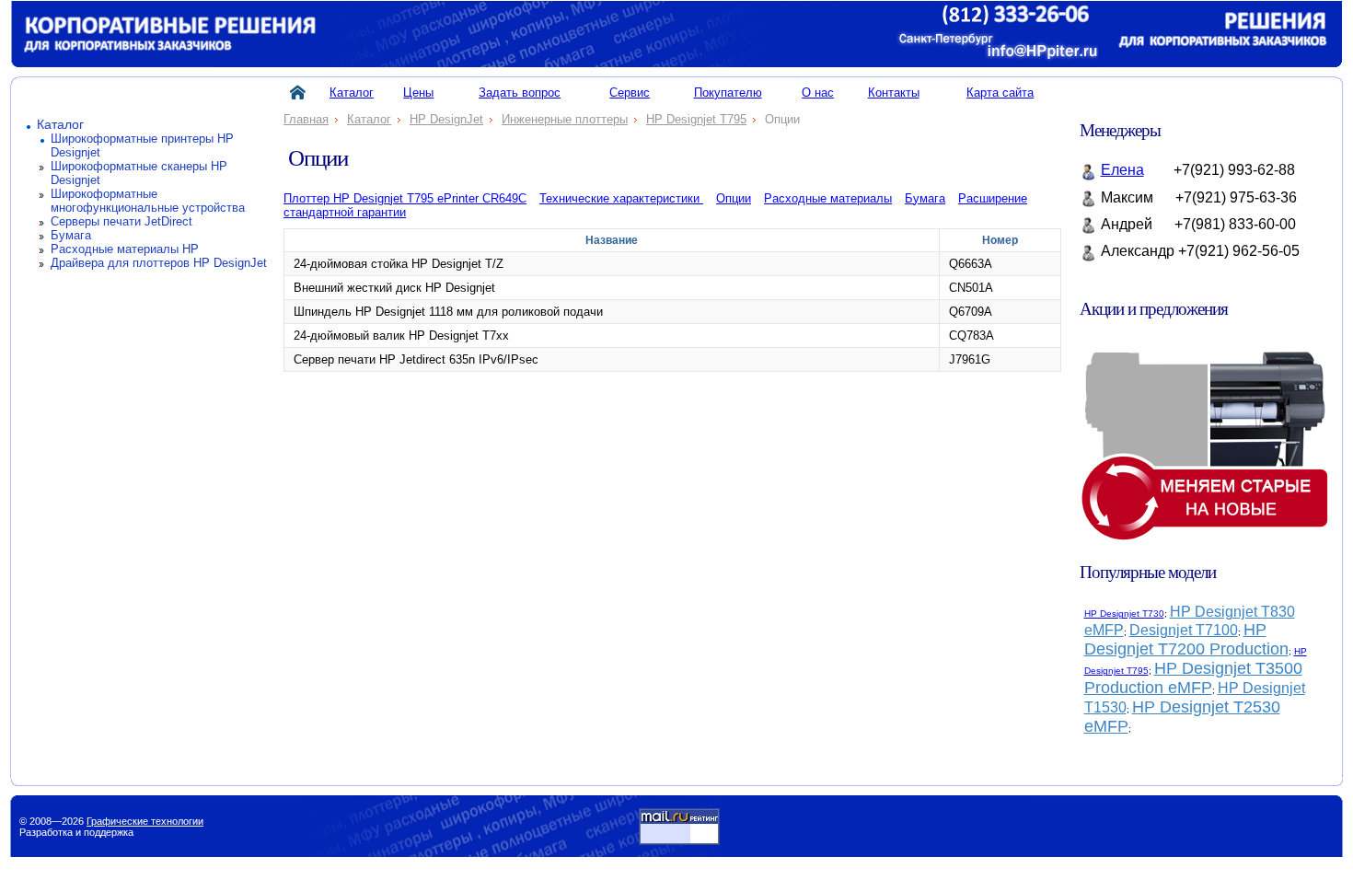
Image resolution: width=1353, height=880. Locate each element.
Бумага (71, 235)
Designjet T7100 (1183, 630)
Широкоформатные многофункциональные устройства (148, 200)
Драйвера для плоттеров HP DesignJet (159, 263)
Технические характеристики (621, 198)
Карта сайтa (1000, 92)
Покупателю (728, 92)
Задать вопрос (520, 92)
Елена (1122, 170)
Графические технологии (145, 821)
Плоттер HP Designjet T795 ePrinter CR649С (404, 198)
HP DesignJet (446, 119)
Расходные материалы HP (125, 249)
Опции (733, 198)
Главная (306, 119)
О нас (818, 92)
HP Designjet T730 (1124, 613)
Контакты (893, 92)
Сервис (629, 92)
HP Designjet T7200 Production (1186, 639)
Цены (418, 92)
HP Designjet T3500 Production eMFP (1193, 678)
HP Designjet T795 (696, 119)
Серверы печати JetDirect (121, 221)
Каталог (60, 125)
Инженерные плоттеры (565, 119)
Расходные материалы (828, 198)
